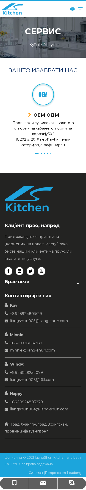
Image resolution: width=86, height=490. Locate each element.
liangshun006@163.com (32, 380)
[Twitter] (30, 271)
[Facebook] (8, 271)
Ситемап (36, 473)
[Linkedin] (19, 271)
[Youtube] (41, 271)
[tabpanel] (43, 115)
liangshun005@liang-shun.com (39, 321)
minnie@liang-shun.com (32, 350)
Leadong (74, 473)
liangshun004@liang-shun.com (39, 409)
